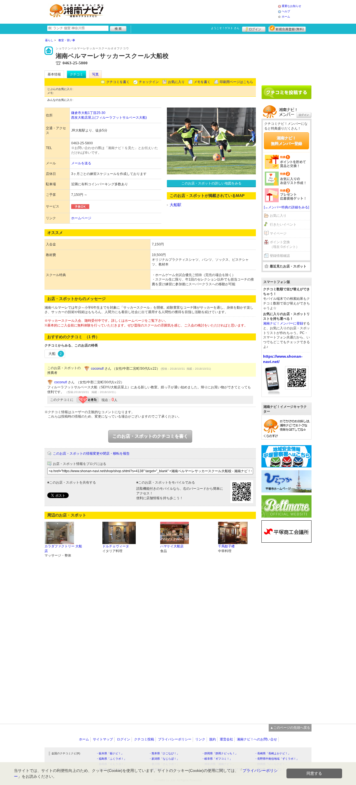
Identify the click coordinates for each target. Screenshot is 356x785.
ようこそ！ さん (225, 28)
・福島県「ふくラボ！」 (111, 758)
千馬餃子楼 (226, 546)
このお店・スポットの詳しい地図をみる (211, 183)
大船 (55, 354)
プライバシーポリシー (174, 739)
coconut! (97, 368)
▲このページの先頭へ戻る (290, 728)
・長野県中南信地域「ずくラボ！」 (276, 758)
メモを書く (202, 82)
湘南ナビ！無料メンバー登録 (286, 141)
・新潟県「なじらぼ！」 (164, 758)
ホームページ (81, 218)
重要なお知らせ (291, 6)
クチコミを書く (118, 82)
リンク (200, 739)
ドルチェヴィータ (115, 546)
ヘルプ (286, 11)
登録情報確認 (280, 256)
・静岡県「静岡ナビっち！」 (220, 753)
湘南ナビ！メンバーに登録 (283, 323)
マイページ (278, 233)
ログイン (254, 28)
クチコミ (76, 74)
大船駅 (175, 205)
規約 (212, 739)
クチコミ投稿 (144, 739)
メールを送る (81, 163)
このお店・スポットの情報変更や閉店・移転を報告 (91, 453)
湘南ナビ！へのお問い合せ (257, 739)
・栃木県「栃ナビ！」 (110, 753)
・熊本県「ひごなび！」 (164, 753)
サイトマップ (103, 739)
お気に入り (176, 82)
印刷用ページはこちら (236, 82)
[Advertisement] (193, 11)
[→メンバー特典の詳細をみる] (286, 207)
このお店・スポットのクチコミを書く (150, 436)
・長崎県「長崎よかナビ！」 (272, 753)
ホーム (286, 16)
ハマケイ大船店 (172, 546)
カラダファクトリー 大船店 (63, 548)
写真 (95, 74)
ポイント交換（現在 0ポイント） (284, 244)
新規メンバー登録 (287, 28)
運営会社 (226, 739)
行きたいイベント (283, 224)
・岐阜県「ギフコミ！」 (217, 758)
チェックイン (149, 82)
